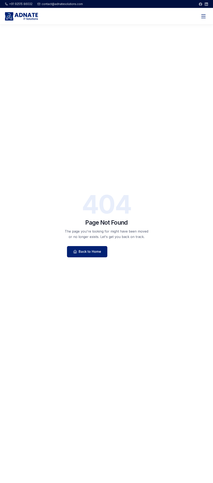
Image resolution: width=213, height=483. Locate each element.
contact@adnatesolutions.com (62, 4)
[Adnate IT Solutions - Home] (21, 16)
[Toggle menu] (203, 16)
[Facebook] (200, 4)
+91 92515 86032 (20, 4)
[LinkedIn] (206, 4)
